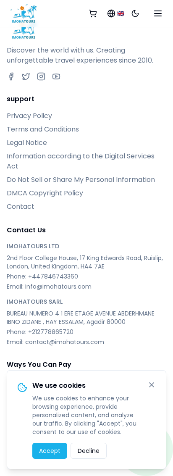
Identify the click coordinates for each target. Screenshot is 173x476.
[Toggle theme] (135, 13)
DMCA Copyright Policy (45, 193)
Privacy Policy (29, 116)
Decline (89, 451)
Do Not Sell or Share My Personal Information (81, 179)
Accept (49, 451)
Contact (20, 206)
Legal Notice (27, 142)
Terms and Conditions (43, 129)
